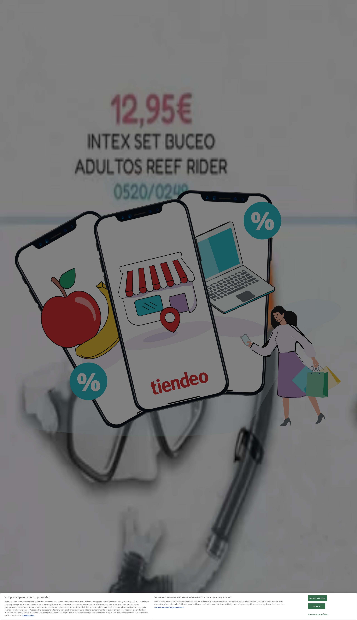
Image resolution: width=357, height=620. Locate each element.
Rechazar (317, 606)
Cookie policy (28, 615)
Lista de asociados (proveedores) (169, 607)
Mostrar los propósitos (318, 614)
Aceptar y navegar (317, 598)
